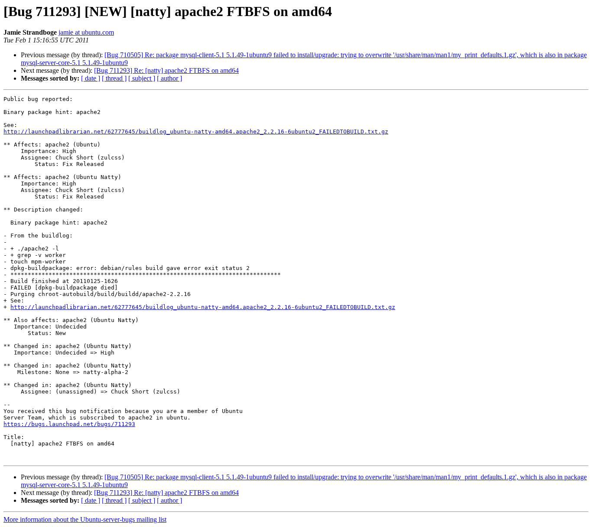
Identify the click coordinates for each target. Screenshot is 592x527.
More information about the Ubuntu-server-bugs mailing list (84, 519)
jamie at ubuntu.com (86, 32)
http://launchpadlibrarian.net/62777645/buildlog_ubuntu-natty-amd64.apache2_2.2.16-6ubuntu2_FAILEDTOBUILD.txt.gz (195, 131)
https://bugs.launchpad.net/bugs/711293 (69, 424)
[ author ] (169, 78)
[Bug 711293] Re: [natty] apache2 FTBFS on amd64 (166, 70)
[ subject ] (141, 78)
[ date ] (90, 78)
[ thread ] (114, 78)
